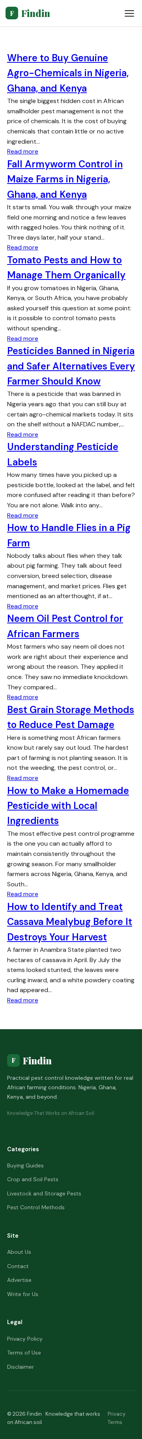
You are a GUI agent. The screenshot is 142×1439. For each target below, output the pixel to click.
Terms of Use (24, 1352)
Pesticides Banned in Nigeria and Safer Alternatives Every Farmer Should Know (71, 366)
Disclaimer (20, 1366)
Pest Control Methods (36, 1207)
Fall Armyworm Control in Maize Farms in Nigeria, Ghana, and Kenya (65, 179)
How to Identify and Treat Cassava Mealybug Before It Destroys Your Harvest (69, 922)
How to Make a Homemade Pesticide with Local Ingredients (68, 805)
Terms (115, 1422)
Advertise (19, 1279)
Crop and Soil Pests (32, 1179)
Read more (22, 151)
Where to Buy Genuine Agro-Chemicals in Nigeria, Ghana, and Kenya (68, 73)
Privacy (116, 1414)
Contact (18, 1266)
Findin (30, 13)
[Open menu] (129, 13)
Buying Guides (25, 1165)
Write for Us (22, 1294)
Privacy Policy (25, 1338)
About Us (19, 1251)
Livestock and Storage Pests (44, 1193)
